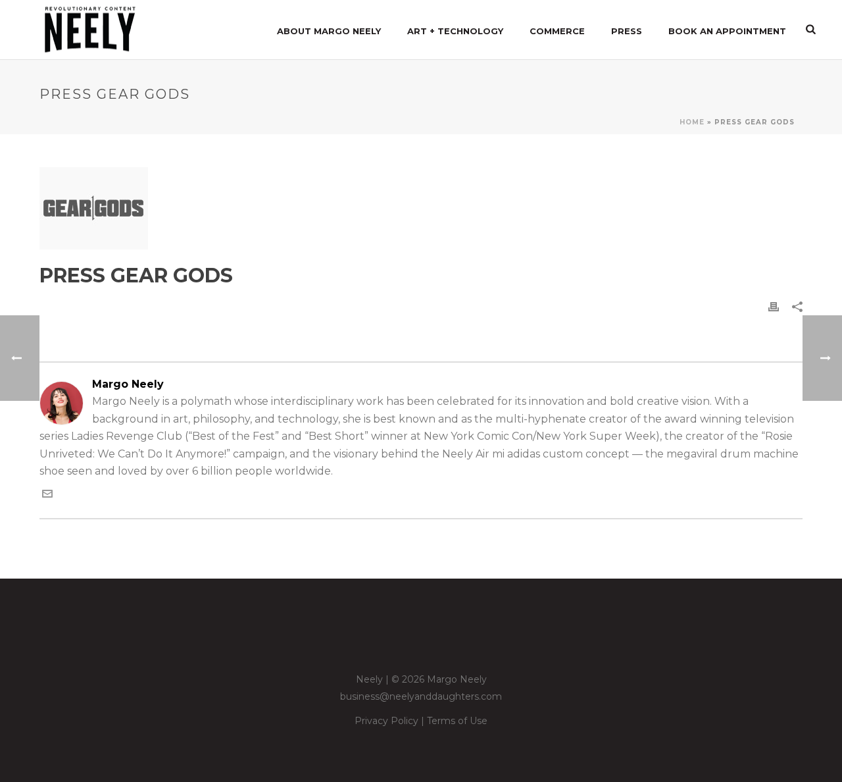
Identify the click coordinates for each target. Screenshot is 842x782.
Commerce (557, 31)
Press (626, 31)
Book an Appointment (727, 31)
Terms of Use (457, 721)
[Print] (773, 306)
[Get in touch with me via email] (47, 495)
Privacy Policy (386, 721)
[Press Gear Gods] (421, 208)
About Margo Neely (329, 31)
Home (692, 122)
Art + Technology (455, 31)
